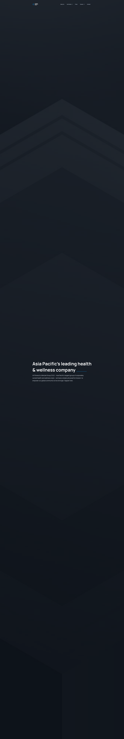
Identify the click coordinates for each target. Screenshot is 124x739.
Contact (88, 4)
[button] (70, 4)
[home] (35, 4)
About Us (62, 4)
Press (76, 4)
